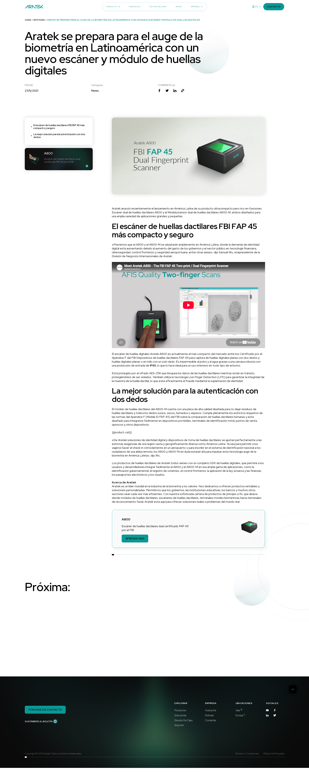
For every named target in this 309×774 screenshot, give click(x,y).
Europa (240, 715)
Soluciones (180, 715)
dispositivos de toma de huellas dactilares (194, 440)
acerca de (210, 710)
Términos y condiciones (246, 753)
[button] (256, 6)
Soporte (179, 725)
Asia (239, 710)
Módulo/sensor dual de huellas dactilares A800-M (199, 212)
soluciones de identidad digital (146, 440)
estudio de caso (183, 720)
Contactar (210, 720)
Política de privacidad (273, 753)
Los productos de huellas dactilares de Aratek (141, 463)
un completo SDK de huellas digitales (216, 463)
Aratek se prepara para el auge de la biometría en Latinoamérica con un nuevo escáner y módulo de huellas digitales (123, 20)
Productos (180, 710)
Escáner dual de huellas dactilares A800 (137, 212)
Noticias (209, 715)
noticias (39, 20)
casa (28, 20)
